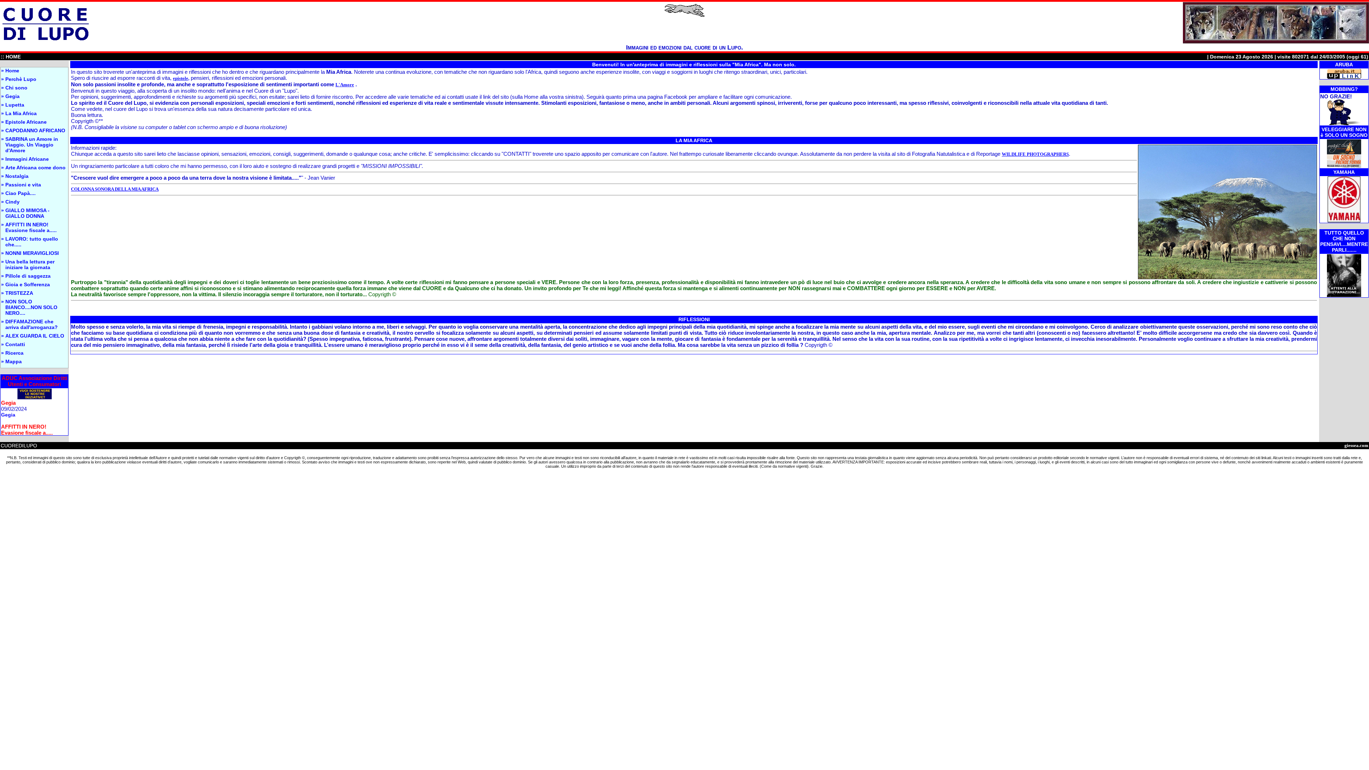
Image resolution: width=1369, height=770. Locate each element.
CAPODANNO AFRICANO (35, 130)
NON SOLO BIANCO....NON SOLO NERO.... (31, 307)
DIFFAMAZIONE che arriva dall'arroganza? (31, 324)
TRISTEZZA (19, 293)
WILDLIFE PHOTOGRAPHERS (1035, 154)
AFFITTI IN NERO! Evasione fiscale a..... (31, 227)
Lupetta (14, 105)
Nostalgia (17, 176)
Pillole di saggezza (28, 276)
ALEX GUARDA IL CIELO (34, 336)
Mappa (13, 361)
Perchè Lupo (20, 79)
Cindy (12, 202)
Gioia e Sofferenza (27, 284)
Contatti (15, 344)
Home (12, 70)
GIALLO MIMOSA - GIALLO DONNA (27, 213)
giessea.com (1356, 445)
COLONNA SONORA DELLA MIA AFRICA (115, 189)
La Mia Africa (21, 113)
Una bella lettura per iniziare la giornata (30, 264)
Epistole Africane (26, 122)
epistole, (181, 78)
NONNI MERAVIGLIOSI (32, 253)
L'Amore (344, 84)
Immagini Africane (27, 159)
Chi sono (16, 88)
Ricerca (14, 353)
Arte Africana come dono (35, 167)
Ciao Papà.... (20, 193)
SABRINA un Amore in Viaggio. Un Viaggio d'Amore (31, 144)
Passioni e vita (23, 185)
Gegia (12, 96)
